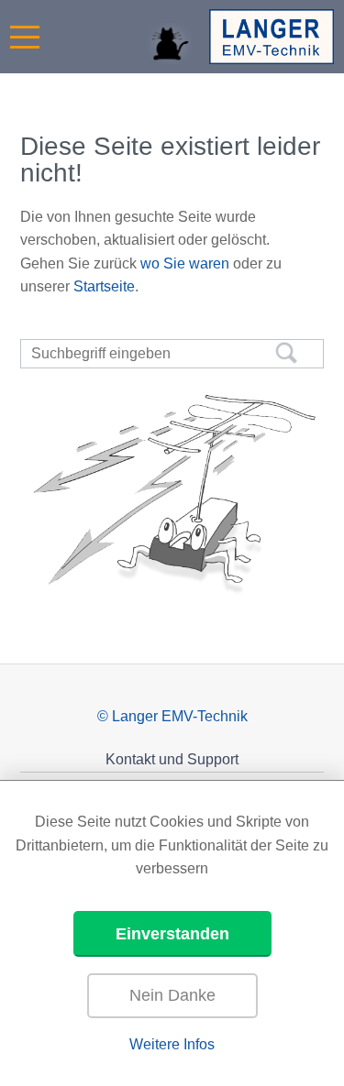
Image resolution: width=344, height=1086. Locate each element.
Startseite (104, 286)
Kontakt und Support (172, 759)
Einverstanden (172, 934)
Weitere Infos (172, 1044)
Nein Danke (172, 995)
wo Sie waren (184, 263)
